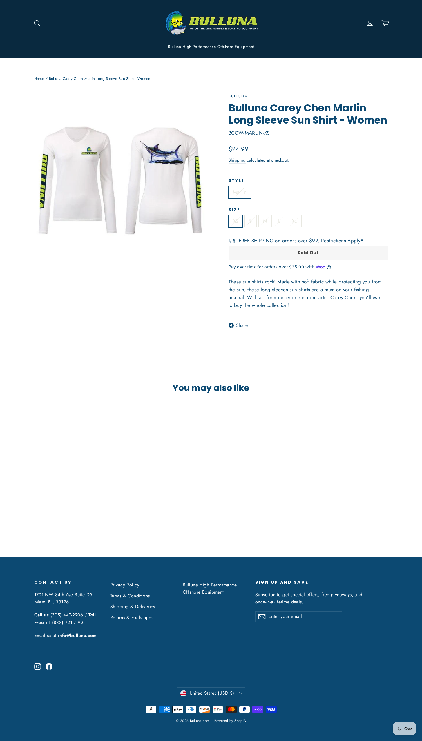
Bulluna (238, 96)
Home (39, 78)
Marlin (240, 192)
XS (235, 220)
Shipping (237, 160)
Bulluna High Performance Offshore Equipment (211, 47)
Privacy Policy (124, 584)
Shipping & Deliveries (132, 606)
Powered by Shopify (230, 720)
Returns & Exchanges (131, 617)
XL (294, 220)
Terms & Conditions (130, 595)
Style (237, 180)
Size (234, 210)
